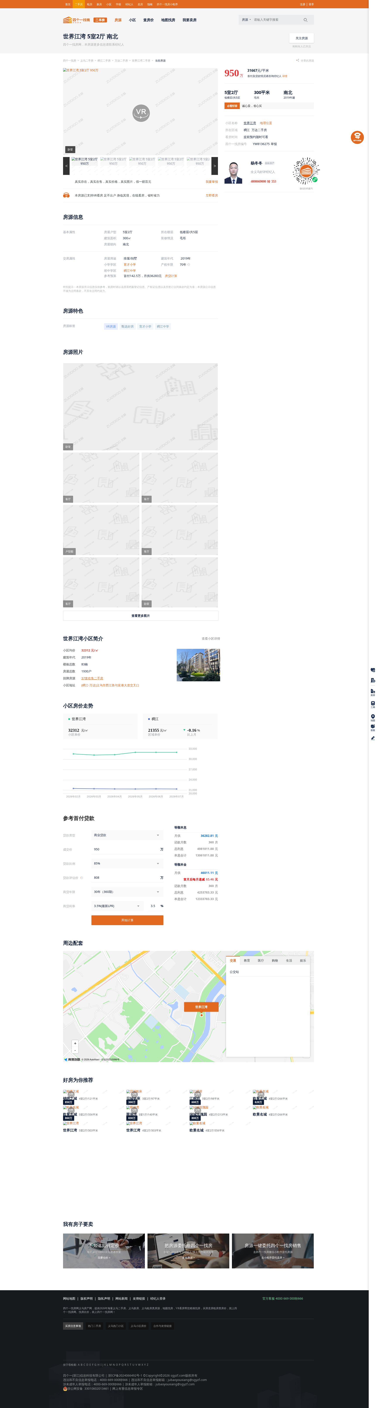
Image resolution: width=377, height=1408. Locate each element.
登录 (311, 4)
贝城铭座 (133, 1098)
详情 (284, 76)
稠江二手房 (104, 60)
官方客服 (373, 728)
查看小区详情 (211, 638)
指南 (150, 4)
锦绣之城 (70, 1098)
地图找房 (168, 19)
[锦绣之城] (93, 1091)
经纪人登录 (158, 1298)
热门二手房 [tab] (94, 1326)
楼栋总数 (69, 664)
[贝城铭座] (156, 1091)
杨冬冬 (256, 163)
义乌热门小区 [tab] (116, 1326)
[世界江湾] (93, 1123)
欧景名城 (260, 1098)
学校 (118, 4)
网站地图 (69, 1298)
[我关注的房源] (373, 670)
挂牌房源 (69, 678)
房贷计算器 (373, 705)
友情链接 (139, 1298)
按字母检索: (70, 1365)
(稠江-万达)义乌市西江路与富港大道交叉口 (110, 685)
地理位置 (266, 123)
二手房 (79, 4)
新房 (99, 4)
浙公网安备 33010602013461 (88, 1388)
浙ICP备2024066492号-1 (125, 1375)
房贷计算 (171, 276)
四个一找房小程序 (167, 4)
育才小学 (130, 264)
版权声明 (87, 1298)
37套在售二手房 (92, 678)
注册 (302, 4)
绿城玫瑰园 (198, 1114)
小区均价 (69, 650)
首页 (67, 4)
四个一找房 (69, 60)
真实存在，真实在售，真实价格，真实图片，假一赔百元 (112, 181)
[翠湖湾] (156, 1107)
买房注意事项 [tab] (73, 1326)
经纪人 (129, 4)
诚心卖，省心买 (252, 106)
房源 (118, 19)
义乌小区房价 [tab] (138, 1326)
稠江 (247, 130)
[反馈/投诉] (373, 738)
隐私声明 (104, 1298)
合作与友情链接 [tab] (162, 1326)
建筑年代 (69, 657)
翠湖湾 (131, 1114)
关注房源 (302, 38)
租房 (89, 4)
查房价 (148, 19)
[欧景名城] (283, 1091)
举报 (274, 144)
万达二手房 (121, 60)
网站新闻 (121, 1298)
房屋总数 (69, 671)
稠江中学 (130, 270)
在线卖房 (373, 692)
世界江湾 (250, 123)
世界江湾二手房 (141, 60)
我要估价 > (104, 1257)
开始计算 (127, 920)
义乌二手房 (86, 60)
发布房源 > (188, 1257)
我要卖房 (190, 19)
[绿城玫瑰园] (220, 1107)
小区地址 (69, 685)
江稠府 (195, 1098)
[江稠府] (220, 1091)
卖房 (140, 4)
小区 (108, 4)
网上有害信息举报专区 (127, 1388)
